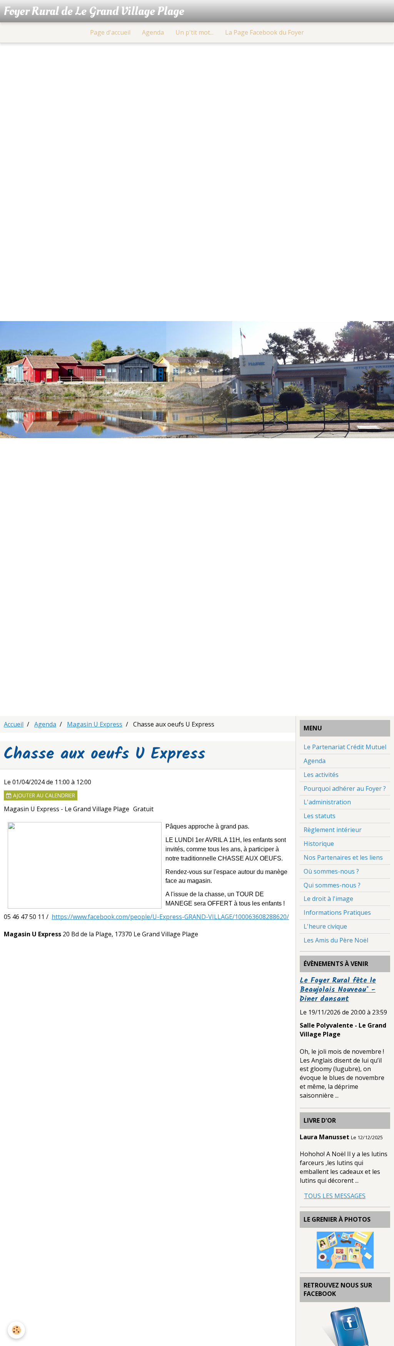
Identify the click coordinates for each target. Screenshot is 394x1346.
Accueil (13, 724)
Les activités (321, 774)
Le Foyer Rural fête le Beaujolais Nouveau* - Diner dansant (338, 990)
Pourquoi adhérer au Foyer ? (345, 788)
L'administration (327, 802)
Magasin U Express (94, 724)
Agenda (153, 32)
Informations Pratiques (337, 912)
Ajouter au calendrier (43, 795)
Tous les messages (335, 1196)
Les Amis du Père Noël (336, 940)
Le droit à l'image (328, 898)
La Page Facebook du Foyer (264, 32)
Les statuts (320, 816)
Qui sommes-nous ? (332, 885)
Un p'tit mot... (194, 32)
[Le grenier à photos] (345, 1249)
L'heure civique (325, 926)
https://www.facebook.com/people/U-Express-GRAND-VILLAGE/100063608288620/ (170, 916)
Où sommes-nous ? (331, 871)
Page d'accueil (110, 32)
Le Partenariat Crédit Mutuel (345, 747)
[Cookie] (16, 1330)
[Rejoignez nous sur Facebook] (345, 1330)
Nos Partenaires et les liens (343, 857)
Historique (319, 843)
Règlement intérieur (333, 829)
